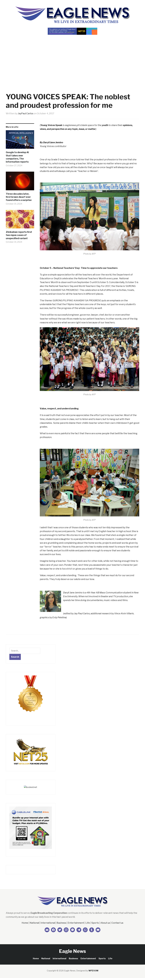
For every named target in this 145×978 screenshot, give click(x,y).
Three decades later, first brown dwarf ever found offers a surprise (19, 197)
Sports (95, 923)
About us (105, 923)
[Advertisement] (72, 59)
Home (25, 923)
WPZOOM (93, 970)
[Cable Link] (30, 827)
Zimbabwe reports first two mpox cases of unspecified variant (19, 235)
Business (61, 923)
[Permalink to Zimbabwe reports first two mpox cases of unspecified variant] (20, 220)
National (34, 923)
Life (88, 923)
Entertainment (76, 923)
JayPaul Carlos (25, 113)
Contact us (117, 923)
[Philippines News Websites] (30, 696)
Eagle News (72, 951)
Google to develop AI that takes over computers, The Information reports (17, 157)
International (48, 923)
